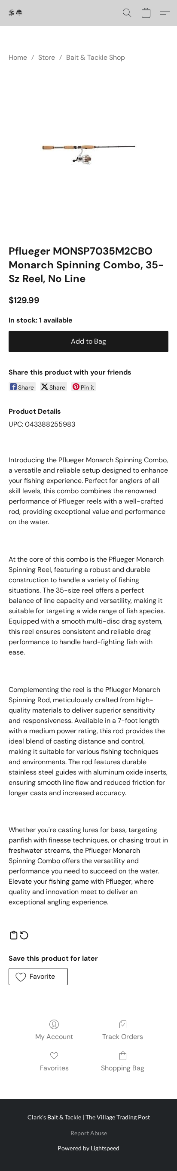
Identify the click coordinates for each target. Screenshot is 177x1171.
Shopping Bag (122, 1068)
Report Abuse (88, 1133)
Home (18, 57)
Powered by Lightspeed (88, 1148)
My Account (54, 1036)
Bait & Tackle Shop (95, 57)
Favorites (54, 1068)
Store (46, 57)
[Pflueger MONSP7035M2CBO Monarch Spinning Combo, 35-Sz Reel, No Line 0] (88, 151)
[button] (15, 13)
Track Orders (122, 1036)
